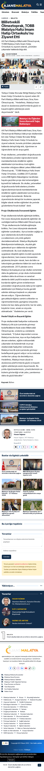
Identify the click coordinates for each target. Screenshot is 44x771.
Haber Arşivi (8, 691)
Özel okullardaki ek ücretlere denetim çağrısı (25, 637)
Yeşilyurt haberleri (10, 726)
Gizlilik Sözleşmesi (25, 702)
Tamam (11, 760)
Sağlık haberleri (24, 721)
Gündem (5, 12)
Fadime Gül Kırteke (20, 620)
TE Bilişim (27, 750)
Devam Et (17, 443)
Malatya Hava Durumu (12, 677)
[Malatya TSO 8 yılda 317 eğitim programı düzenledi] (11, 504)
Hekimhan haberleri (10, 714)
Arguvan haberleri (10, 702)
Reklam (22, 711)
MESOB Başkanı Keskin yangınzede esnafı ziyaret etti (31, 473)
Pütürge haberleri (10, 721)
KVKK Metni (24, 707)
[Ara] (38, 5)
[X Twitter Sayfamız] (23, 447)
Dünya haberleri (22, 733)
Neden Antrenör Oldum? (22, 623)
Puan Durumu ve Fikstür (12, 684)
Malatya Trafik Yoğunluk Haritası (15, 682)
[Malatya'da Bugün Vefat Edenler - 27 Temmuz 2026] (11, 485)
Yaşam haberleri (24, 723)
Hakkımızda (7, 700)
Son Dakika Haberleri (11, 689)
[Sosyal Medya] (15, 447)
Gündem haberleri (26, 714)
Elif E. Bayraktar (19, 609)
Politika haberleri (25, 719)
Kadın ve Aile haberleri (11, 730)
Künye (21, 697)
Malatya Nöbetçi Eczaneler (13, 675)
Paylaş (6, 86)
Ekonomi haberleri (22, 716)
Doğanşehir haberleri (11, 709)
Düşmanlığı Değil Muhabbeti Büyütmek (23, 613)
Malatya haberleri (10, 697)
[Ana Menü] (41, 5)
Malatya (25, 12)
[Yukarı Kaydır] (39, 765)
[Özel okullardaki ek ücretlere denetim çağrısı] (11, 464)
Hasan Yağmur (19, 434)
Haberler (4, 18)
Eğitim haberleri (24, 726)
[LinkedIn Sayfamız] (31, 447)
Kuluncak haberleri (10, 719)
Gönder (6, 557)
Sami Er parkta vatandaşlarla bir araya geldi (32, 493)
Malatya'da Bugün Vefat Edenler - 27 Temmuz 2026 (11, 493)
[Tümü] (41, 586)
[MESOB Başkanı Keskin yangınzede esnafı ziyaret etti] (32, 464)
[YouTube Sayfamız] (35, 447)
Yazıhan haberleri (10, 723)
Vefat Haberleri (9, 728)
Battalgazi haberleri (10, 704)
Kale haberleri (8, 716)
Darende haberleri (10, 707)
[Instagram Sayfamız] (27, 447)
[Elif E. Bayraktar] (6, 612)
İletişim (24, 709)
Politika (34, 12)
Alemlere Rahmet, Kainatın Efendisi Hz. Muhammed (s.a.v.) (26, 603)
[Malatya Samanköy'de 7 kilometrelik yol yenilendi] (32, 504)
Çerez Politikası (26, 704)
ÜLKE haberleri (8, 733)
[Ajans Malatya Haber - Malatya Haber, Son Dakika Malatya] (16, 4)
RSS (6, 743)
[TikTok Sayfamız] (30, 668)
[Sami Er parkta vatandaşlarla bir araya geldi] (32, 485)
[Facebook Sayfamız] (19, 447)
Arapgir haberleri (21, 700)
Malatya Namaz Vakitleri (12, 679)
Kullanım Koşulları (36, 700)
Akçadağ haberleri (33, 697)
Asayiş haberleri (27, 730)
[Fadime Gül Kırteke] (6, 622)
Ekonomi (15, 12)
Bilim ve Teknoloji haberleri (27, 728)
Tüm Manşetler (9, 687)
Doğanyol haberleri (10, 711)
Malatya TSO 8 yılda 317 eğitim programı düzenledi (11, 513)
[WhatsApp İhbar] (33, 668)
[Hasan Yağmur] (7, 434)
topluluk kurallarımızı (21, 564)
